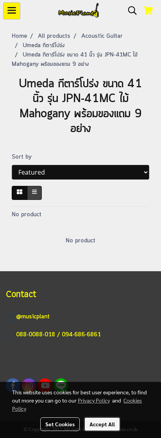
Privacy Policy (94, 400)
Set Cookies (60, 423)
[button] (130, 11)
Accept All (102, 423)
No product (26, 214)
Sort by (25, 157)
